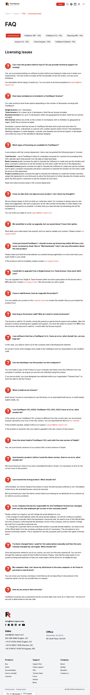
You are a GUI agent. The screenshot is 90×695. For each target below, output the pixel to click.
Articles (35, 679)
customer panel (39, 300)
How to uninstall (10, 673)
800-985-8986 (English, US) (16, 638)
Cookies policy (21, 689)
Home (7, 14)
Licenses (8, 676)
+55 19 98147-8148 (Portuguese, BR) (20, 649)
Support (16, 14)
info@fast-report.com (14, 621)
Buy (6, 664)
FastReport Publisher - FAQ (65, 42)
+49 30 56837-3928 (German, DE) (19, 645)
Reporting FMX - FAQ (75, 35)
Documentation (10, 670)
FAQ (34, 670)
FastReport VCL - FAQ (54, 35)
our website (74, 421)
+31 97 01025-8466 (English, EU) (18, 642)
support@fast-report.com (41, 213)
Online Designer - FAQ (42, 42)
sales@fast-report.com (14, 635)
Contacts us (64, 673)
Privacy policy (9, 689)
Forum (35, 676)
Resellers (63, 670)
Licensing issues (13, 35)
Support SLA (37, 664)
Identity (63, 667)
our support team (51, 261)
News (35, 682)
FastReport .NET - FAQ (32, 35)
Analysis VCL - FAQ (22, 42)
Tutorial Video (38, 673)
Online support (38, 667)
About (62, 664)
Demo (61, 4)
